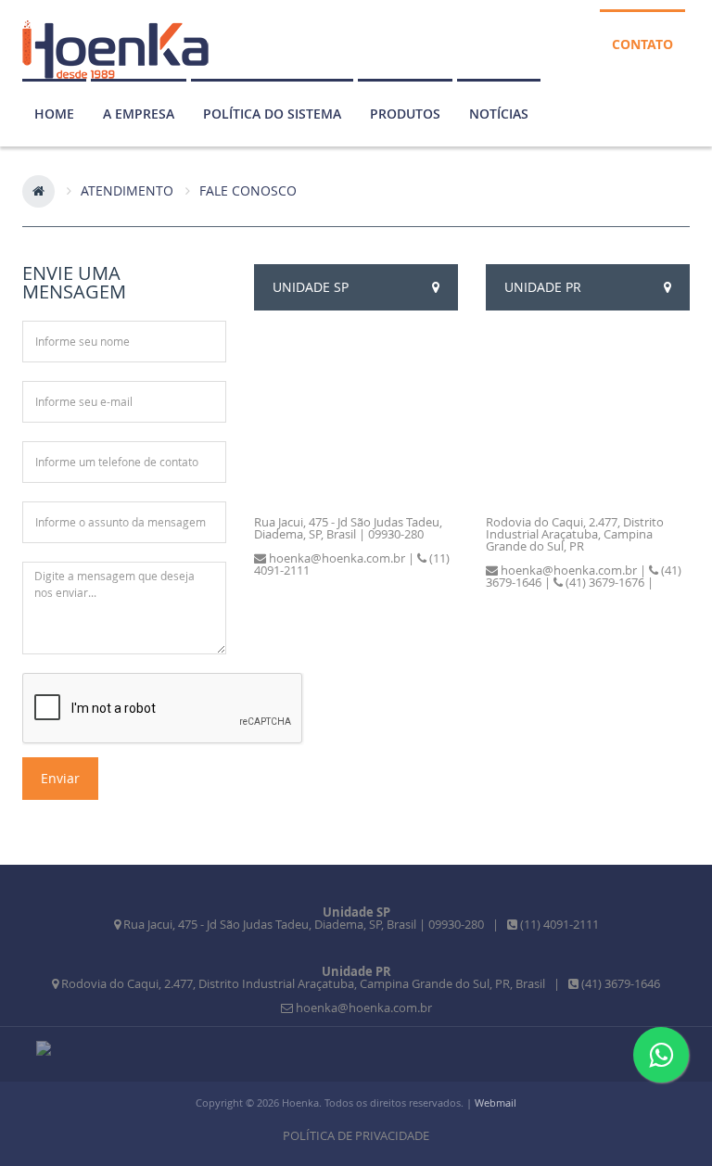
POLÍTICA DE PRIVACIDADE (356, 1135)
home (54, 113)
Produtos (405, 113)
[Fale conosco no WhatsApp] (661, 1055)
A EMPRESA (138, 113)
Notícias (498, 113)
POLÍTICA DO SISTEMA (272, 113)
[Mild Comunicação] (43, 1047)
